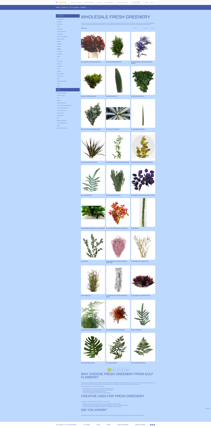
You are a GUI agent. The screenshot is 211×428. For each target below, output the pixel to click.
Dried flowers (60, 39)
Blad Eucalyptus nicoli (113, 195)
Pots (58, 118)
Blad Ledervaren (111, 363)
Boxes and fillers (61, 102)
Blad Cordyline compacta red (140, 295)
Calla (58, 26)
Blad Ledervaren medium (113, 62)
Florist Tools (60, 113)
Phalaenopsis (60, 73)
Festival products (61, 110)
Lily (58, 58)
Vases (58, 125)
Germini (59, 46)
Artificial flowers (61, 93)
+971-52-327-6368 (136, 3)
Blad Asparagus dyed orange (115, 330)
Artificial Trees (61, 95)
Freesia (59, 41)
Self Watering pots (62, 123)
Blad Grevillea (85, 295)
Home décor (60, 115)
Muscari (59, 63)
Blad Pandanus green (138, 129)
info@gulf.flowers (140, 424)
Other (58, 68)
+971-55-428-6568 (136, 1)
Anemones (59, 24)
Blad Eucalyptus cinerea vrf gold (142, 162)
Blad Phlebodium (86, 195)
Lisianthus (59, 61)
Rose (58, 78)
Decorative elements (62, 36)
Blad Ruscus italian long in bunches (117, 162)
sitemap (109, 424)
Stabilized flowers (62, 81)
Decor (58, 89)
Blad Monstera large (88, 363)
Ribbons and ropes (61, 120)
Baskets (59, 100)
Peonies (59, 71)
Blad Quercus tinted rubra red (91, 62)
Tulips (58, 83)
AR (153, 2)
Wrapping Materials (62, 128)
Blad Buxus (84, 261)
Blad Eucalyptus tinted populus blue (143, 195)
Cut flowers (60, 15)
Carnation (59, 29)
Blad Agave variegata (113, 129)
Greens (59, 49)
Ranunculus (60, 76)
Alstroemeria (60, 19)
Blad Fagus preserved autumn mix (116, 228)
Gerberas (59, 44)
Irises (58, 56)
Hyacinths (59, 51)
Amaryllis (59, 21)
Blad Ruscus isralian (137, 96)
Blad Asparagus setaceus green (91, 330)
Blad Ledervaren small (138, 363)
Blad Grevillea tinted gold (139, 261)
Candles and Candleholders (64, 105)
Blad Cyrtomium (136, 330)
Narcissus (59, 66)
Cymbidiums (60, 34)
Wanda (58, 86)
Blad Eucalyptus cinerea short (91, 129)
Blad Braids (135, 228)
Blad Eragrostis (111, 96)
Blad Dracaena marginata (89, 162)
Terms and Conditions (122, 424)
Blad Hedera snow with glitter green (93, 228)
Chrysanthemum (61, 31)
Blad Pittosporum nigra (88, 96)
